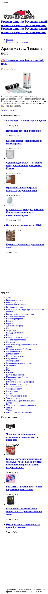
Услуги (9, 403)
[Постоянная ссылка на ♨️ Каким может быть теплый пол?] (20, 92)
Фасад (9, 410)
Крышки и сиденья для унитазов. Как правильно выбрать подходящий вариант (25, 212)
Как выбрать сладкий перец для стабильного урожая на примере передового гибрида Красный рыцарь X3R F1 (24, 463)
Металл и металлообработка (18, 349)
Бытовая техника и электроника (20, 314)
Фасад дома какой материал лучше (26, 120)
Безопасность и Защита (16, 305)
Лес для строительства (16, 340)
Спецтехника (12, 391)
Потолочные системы (15, 375)
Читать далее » (7, 110)
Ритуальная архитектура (16, 384)
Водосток (10, 321)
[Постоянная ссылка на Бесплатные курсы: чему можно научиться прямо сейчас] (10, 482)
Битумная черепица (14, 307)
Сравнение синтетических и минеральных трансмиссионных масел (24, 511)
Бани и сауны (12, 302)
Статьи (9, 393)
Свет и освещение (14, 386)
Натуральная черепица (16, 356)
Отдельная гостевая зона (17, 42)
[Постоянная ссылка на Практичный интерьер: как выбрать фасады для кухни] (10, 183)
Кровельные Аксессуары (17, 337)
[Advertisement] (20, 272)
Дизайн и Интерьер (14, 326)
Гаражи (9, 323)
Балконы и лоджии (14, 300)
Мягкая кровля (12, 354)
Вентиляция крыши (14, 319)
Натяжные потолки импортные (23, 130)
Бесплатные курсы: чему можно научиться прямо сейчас (24, 488)
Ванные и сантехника (15, 316)
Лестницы (10, 342)
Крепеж (9, 335)
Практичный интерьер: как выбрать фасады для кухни (21, 189)
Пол (8, 370)
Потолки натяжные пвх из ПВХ (24, 225)
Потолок (10, 372)
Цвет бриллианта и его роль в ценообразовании (23, 526)
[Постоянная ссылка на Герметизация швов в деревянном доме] (10, 240)
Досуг (8, 328)
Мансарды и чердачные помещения (21, 344)
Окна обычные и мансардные (19, 363)
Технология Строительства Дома (20, 400)
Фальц (9, 407)
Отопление (11, 365)
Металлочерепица (14, 351)
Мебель (9, 347)
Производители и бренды (17, 377)
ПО (7, 368)
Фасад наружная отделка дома (19, 412)
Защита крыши (12, 330)
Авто (8, 298)
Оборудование (12, 361)
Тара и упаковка (13, 398)
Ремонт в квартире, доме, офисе (20, 382)
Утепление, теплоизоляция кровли (21, 405)
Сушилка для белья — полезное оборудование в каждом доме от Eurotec (24, 165)
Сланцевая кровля (14, 389)
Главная (9, 40)
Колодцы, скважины (15, 333)
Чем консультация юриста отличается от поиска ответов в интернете (23, 437)
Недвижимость (12, 358)
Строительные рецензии (17, 396)
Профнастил (11, 379)
